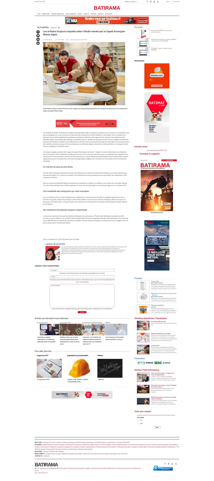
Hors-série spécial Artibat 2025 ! (156, 150)
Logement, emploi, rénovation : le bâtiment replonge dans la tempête (46, 339)
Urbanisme (85, 445)
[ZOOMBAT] (143, 43)
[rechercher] (137, 1)
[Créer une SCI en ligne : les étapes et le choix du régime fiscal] (143, 377)
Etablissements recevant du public (54, 445)
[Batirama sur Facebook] (147, 1)
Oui (141, 420)
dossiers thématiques (86, 449)
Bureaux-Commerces (62, 449)
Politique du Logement (56, 447)
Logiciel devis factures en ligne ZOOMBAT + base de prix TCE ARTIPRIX (163, 40)
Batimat (163, 447)
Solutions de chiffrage (56, 451)
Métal (141, 447)
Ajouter (82, 312)
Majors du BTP (95, 445)
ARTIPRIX (102, 468)
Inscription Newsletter (110, 454)
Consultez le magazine (168, 154)
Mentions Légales (84, 468)
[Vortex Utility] (143, 285)
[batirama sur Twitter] (38, 35)
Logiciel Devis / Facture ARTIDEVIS (118, 442)
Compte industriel (62, 454)
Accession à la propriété (47, 449)
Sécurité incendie (154, 447)
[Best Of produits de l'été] (143, 325)
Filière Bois (44, 447)
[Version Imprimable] (38, 43)
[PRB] (149, 363)
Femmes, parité (156, 445)
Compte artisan (50, 454)
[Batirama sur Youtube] (154, 1)
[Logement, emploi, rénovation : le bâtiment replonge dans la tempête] (48, 329)
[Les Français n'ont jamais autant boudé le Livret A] (116, 329)
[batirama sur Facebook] (38, 32)
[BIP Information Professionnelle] (141, 363)
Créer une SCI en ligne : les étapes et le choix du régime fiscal (163, 374)
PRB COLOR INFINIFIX (157, 305)
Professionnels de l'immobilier (106, 447)
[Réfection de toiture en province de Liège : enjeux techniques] (143, 401)
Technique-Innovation (124, 447)
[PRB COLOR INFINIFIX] (143, 309)
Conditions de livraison (123, 468)
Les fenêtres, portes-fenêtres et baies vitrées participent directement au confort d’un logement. (162, 390)
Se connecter (122, 454)
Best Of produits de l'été (158, 321)
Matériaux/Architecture (73, 445)
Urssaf (114, 445)
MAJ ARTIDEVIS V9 (41, 473)
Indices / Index (61, 442)
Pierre (148, 445)
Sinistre (37, 447)
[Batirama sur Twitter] (150, 1)
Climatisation (171, 447)
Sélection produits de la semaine (161, 333)
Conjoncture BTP (43, 379)
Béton (146, 447)
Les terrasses (155, 345)
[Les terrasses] (143, 349)
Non (142, 423)
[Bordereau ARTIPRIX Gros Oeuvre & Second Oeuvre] (143, 34)
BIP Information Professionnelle (67, 468)
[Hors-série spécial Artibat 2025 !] (157, 186)
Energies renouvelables (170, 445)
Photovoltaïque (106, 445)
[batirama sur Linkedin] (38, 39)
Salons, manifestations (88, 447)
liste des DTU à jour (49, 442)
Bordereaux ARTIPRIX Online (76, 442)
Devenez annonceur (95, 454)
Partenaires (139, 358)
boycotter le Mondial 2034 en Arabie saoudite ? (163, 415)
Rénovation (74, 449)
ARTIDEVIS (94, 468)
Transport (135, 447)
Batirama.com (44, 468)
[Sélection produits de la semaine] (143, 337)
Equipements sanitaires (72, 447)
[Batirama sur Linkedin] (158, 1)
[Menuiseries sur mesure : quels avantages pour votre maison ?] (143, 389)
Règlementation (122, 445)
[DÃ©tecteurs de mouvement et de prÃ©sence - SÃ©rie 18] (143, 297)
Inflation (101, 379)
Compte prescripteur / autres (78, 454)
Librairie (45, 451)
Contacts (46, 456)
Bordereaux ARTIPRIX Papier (96, 442)
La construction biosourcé (136, 445)
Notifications (111, 468)
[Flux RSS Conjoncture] (58, 27)
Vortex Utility (155, 281)
